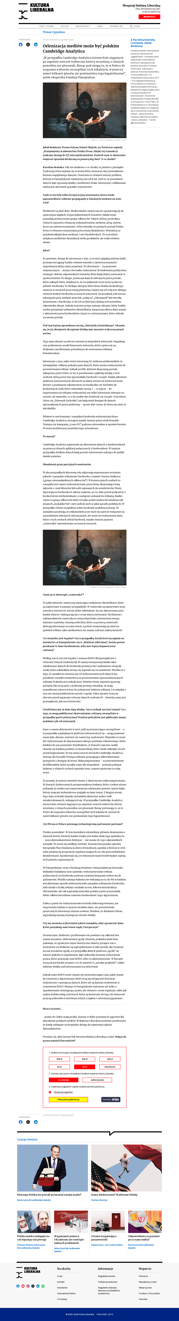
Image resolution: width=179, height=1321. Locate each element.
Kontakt (61, 1282)
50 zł (59, 1067)
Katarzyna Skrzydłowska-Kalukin (34, 1200)
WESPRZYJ (149, 17)
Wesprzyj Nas (145, 1288)
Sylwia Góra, (98, 1245)
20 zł (84, 1067)
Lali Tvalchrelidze (114, 1245)
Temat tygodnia (46, 26)
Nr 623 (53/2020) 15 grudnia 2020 (58, 40)
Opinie (100, 26)
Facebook (21, 45)
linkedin (38, 1286)
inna (110, 1067)
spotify (43, 1286)
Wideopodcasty (83, 26)
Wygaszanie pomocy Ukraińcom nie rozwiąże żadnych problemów (69, 1239)
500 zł (59, 1059)
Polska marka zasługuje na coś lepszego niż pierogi (33, 1238)
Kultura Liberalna (36, 11)
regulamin (68, 1092)
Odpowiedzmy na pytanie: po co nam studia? (144, 1238)
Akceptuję (63, 1092)
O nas (59, 1276)
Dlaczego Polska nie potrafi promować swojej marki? (49, 1194)
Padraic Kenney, (25, 1245)
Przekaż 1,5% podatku (149, 1293)
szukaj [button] (137, 26)
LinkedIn (36, 45)
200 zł (85, 1059)
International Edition (66, 1293)
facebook (18, 1286)
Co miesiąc (63, 1080)
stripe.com (110, 1099)
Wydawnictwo (116, 26)
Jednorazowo (97, 1080)
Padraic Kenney (99, 1200)
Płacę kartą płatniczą (68, 1099)
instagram (28, 1286)
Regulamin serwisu (106, 1276)
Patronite (143, 1299)
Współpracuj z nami (148, 1282)
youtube (23, 1286)
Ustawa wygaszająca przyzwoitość (103, 1238)
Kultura (64, 26)
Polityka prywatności (107, 1282)
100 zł (110, 1059)
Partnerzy (143, 1276)
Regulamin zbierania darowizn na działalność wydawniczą (109, 1291)
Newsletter (62, 1288)
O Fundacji (62, 1299)
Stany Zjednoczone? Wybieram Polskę (114, 1194)
